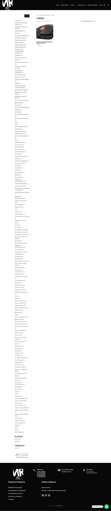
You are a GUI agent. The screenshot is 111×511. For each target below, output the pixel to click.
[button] (106, 506)
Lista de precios (81, 5)
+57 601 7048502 (41, 471)
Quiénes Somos (65, 5)
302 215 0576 (42, 474)
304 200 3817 (42, 475)
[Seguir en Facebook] (46, 495)
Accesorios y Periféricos (15, 496)
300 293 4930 (42, 476)
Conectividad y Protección (15, 493)
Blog (101, 5)
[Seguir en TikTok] (49, 495)
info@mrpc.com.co (66, 471)
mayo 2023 (17, 441)
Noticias (17, 448)
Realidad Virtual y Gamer (15, 487)
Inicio (57, 5)
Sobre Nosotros (46, 487)
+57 (38, 473)
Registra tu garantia (93, 5)
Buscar (27, 15)
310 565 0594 (42, 473)
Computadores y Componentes (17, 490)
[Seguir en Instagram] (43, 495)
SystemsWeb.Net (59, 505)
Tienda (72, 5)
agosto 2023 (18, 439)
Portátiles (11, 499)
